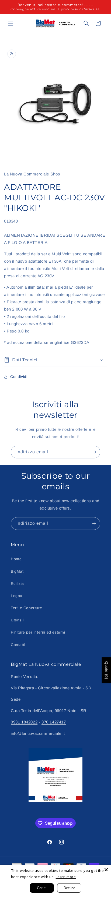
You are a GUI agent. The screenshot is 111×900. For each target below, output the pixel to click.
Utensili (18, 620)
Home (16, 559)
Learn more (66, 876)
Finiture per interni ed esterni (38, 632)
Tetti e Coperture (26, 608)
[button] (11, 23)
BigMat (17, 571)
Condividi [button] (18, 376)
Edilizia (17, 583)
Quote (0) (106, 670)
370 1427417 (53, 722)
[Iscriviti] (94, 452)
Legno (16, 596)
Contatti (18, 645)
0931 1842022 (24, 722)
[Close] (106, 869)
